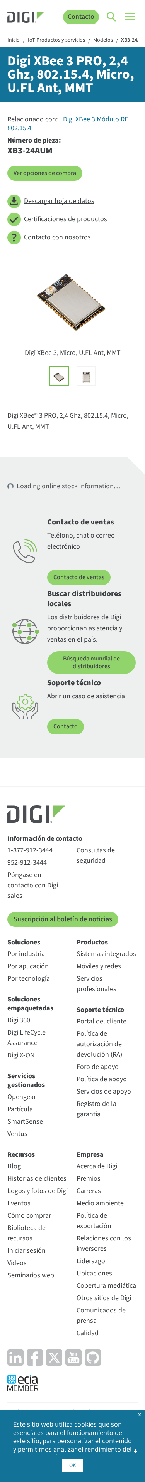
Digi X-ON (21, 1055)
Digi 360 (18, 1020)
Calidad (88, 1333)
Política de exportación (94, 1221)
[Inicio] (25, 18)
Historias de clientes (37, 1178)
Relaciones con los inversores (104, 1243)
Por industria (26, 954)
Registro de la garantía (96, 1109)
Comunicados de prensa (101, 1316)
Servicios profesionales (96, 984)
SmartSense (25, 1121)
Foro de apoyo (98, 1067)
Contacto (81, 17)
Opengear (21, 1097)
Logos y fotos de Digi (37, 1191)
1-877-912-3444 (30, 850)
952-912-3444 (27, 862)
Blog (14, 1166)
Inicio (13, 40)
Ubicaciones (94, 1273)
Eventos (19, 1203)
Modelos (103, 40)
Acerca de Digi (97, 1166)
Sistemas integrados (106, 954)
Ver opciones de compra (45, 173)
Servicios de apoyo (104, 1091)
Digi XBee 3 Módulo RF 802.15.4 (67, 123)
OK (72, 1465)
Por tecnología (28, 978)
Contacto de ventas (78, 577)
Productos (92, 942)
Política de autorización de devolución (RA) (99, 1044)
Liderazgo (91, 1261)
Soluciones (23, 942)
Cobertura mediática (106, 1285)
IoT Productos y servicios (56, 40)
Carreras (89, 1191)
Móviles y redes (99, 966)
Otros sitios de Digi (104, 1298)
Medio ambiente (100, 1203)
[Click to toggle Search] (111, 17)
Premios (89, 1178)
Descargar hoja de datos (59, 201)
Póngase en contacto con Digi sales (32, 885)
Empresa (90, 1154)
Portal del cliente (101, 1021)
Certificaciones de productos (65, 219)
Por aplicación (28, 966)
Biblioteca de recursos (26, 1233)
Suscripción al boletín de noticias (63, 919)
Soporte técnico (100, 1009)
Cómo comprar (29, 1215)
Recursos (21, 1154)
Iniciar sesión (26, 1250)
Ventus (17, 1134)
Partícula (20, 1109)
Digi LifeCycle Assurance (26, 1038)
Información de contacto (44, 838)
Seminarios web (30, 1275)
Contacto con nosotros (57, 237)
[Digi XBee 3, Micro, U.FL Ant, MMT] (59, 376)
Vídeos (17, 1263)
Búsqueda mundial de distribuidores (91, 662)
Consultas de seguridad (96, 855)
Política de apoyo (102, 1079)
